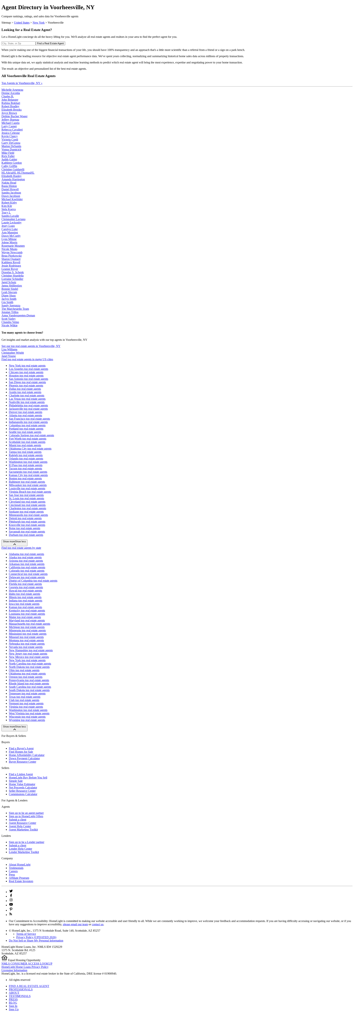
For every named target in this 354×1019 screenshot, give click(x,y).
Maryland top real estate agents (27, 620)
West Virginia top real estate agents (29, 713)
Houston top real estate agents (26, 375)
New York (39, 22)
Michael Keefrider (12, 199)
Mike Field (7, 152)
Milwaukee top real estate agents (28, 485)
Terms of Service (26, 933)
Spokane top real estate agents (26, 511)
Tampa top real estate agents (25, 451)
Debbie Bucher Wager (14, 116)
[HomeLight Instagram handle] (11, 900)
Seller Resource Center (22, 790)
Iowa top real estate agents (24, 603)
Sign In (13, 1006)
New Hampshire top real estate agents (31, 650)
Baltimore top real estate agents (27, 481)
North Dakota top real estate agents (29, 666)
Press (12, 874)
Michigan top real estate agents (27, 627)
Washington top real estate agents (28, 461)
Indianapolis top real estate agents (28, 422)
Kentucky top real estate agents (27, 610)
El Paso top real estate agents (25, 465)
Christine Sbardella (12, 275)
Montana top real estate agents (26, 640)
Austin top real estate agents (25, 392)
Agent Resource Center (22, 822)
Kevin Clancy (9, 136)
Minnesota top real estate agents (27, 630)
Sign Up (14, 1009)
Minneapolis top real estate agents (28, 515)
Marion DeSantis (11, 146)
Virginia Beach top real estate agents (30, 491)
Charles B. (7, 96)
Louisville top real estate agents (27, 488)
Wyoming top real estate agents (27, 720)
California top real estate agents (27, 567)
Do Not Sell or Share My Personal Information (36, 940)
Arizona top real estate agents (26, 560)
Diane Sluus (8, 295)
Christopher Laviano (13, 219)
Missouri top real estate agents (26, 637)
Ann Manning (9, 232)
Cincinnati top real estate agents (27, 505)
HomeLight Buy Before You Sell (28, 777)
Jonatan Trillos (9, 312)
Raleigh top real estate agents (26, 455)
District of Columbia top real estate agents (33, 580)
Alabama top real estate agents (26, 554)
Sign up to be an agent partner (26, 812)
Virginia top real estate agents (26, 706)
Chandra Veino (10, 322)
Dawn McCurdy (11, 235)
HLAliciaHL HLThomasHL (17, 172)
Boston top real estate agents (25, 478)
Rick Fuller (8, 156)
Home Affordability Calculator (26, 755)
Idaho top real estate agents (24, 593)
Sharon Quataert (10, 259)
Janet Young (8, 356)
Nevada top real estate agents (26, 647)
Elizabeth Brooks (11, 109)
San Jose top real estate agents (26, 495)
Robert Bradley (10, 106)
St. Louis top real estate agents (26, 498)
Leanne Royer (9, 269)
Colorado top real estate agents (26, 570)
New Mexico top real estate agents (29, 656)
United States (22, 22)
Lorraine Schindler (12, 278)
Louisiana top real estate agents (27, 613)
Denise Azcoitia (10, 93)
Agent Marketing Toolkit (23, 829)
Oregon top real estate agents (25, 676)
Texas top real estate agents (24, 696)
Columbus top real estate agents (27, 425)
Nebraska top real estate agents (27, 643)
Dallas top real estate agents (25, 388)
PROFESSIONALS (21, 989)
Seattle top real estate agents (25, 432)
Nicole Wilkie (9, 325)
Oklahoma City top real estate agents (30, 448)
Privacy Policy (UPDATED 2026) (36, 937)
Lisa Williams (9, 349)
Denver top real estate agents (25, 412)
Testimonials (16, 867)
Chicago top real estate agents (26, 372)
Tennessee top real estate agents (27, 693)
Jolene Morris (9, 242)
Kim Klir (6, 205)
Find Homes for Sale (21, 751)
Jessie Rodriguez (11, 265)
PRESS (13, 999)
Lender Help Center (20, 848)
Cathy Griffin (9, 166)
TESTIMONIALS (20, 996)
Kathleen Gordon (11, 162)
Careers (13, 871)
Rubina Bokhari (10, 103)
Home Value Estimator (22, 784)
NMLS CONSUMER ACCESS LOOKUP (26, 963)
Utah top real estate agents (24, 700)
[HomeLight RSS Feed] (11, 914)
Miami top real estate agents (25, 445)
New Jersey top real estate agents (28, 653)
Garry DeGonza (10, 142)
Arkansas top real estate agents (26, 564)
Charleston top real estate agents (27, 508)
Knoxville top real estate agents (27, 524)
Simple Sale (16, 780)
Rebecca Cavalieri (12, 129)
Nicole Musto (9, 249)
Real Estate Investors (21, 881)
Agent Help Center (20, 826)
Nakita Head (8, 182)
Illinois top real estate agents (25, 597)
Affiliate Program (19, 877)
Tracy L (6, 212)
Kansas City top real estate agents (28, 475)
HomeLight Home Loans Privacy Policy (24, 966)
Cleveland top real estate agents (27, 501)
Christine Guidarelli (12, 169)
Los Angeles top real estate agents (28, 368)
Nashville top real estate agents (27, 402)
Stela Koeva (8, 209)
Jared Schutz (8, 282)
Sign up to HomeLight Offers (26, 816)
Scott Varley (8, 318)
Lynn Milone (9, 239)
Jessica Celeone (10, 132)
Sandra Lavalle (10, 215)
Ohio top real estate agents (24, 670)
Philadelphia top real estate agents (28, 405)
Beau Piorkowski (11, 255)
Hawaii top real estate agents (25, 590)
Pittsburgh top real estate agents (27, 521)
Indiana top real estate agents (25, 600)
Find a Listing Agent (21, 774)
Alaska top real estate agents (25, 557)
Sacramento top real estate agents (28, 471)
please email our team (75, 924)
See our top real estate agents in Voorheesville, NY (30, 346)
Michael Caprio (10, 122)
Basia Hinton (9, 186)
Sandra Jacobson (11, 192)
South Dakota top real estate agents (29, 690)
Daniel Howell (10, 189)
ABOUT (14, 992)
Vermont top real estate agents (26, 703)
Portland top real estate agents (26, 428)
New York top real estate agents (27, 365)
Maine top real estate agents (25, 617)
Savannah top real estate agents (27, 531)
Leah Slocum (9, 292)
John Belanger (9, 99)
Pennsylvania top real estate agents (29, 680)
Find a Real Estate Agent (50, 43)
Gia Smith (7, 302)
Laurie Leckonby (11, 222)
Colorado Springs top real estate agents (31, 435)
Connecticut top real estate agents (28, 574)
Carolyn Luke (9, 229)
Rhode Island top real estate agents (29, 683)
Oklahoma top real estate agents (27, 673)
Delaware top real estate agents (27, 577)
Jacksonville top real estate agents (28, 408)
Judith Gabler (9, 159)
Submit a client (17, 819)
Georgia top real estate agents (26, 587)
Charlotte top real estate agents (26, 395)
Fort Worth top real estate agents (27, 438)
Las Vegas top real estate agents (27, 398)
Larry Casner (9, 126)
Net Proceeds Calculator (23, 787)
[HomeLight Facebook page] (11, 896)
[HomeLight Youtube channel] (11, 905)
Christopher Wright (12, 352)
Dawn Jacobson (10, 195)
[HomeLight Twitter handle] (11, 891)
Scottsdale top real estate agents (27, 441)
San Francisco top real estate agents (29, 418)
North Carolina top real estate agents (30, 663)
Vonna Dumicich (11, 149)
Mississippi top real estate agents (27, 633)
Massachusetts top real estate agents (29, 623)
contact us (97, 924)
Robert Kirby (9, 202)
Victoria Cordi (9, 139)
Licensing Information (14, 970)
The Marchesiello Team (15, 308)
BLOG (13, 1002)
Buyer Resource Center (22, 761)
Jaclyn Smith (8, 298)
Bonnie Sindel (9, 288)
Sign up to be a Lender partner (26, 842)
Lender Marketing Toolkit (24, 852)
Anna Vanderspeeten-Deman (18, 315)
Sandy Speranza (10, 305)
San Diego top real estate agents (27, 382)
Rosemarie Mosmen (13, 245)
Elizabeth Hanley (11, 176)
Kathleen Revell (10, 262)
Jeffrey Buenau (10, 119)
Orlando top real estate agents (26, 458)
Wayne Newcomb (11, 252)
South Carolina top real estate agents (30, 686)
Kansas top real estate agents (25, 607)
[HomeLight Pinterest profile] (11, 910)
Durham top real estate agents (26, 534)
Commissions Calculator (23, 794)
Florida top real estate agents (25, 583)
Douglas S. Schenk (12, 272)
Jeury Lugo (8, 225)
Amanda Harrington (13, 179)
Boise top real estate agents (24, 528)
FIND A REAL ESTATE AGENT (29, 986)
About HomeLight (19, 864)
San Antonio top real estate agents (28, 378)
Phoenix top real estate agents (26, 385)
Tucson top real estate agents (25, 468)
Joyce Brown (9, 113)
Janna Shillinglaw (11, 285)
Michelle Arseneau (12, 89)
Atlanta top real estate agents (25, 415)
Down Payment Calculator (24, 758)
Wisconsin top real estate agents (27, 716)
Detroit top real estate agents (25, 518)
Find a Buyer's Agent (21, 748)
